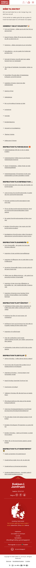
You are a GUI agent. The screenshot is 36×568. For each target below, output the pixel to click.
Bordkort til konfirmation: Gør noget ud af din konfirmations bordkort (18, 227)
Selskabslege (8, 97)
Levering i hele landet (18, 521)
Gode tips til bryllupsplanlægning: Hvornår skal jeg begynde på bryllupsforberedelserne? (18, 410)
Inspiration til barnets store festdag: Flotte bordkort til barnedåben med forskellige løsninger (17, 295)
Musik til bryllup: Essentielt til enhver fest (16, 381)
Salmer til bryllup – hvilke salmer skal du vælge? (18, 358)
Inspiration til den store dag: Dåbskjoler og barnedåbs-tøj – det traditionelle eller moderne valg (18, 285)
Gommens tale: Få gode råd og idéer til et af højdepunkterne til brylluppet (18, 365)
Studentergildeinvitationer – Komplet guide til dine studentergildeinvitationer (18, 473)
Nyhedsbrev (18, 538)
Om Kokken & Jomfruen (18, 534)
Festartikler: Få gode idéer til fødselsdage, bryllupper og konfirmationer (17, 76)
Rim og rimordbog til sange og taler (15, 103)
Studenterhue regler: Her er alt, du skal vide (17, 460)
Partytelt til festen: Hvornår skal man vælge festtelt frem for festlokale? (17, 60)
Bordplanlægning (10, 122)
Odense (26, 525)
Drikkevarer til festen (11, 140)
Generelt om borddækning (12, 128)
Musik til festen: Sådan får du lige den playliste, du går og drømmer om (18, 38)
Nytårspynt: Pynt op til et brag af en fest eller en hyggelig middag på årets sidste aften (19, 324)
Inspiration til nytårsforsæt (12, 331)
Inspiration (18, 531)
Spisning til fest (9, 91)
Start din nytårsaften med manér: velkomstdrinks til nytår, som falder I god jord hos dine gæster (19, 339)
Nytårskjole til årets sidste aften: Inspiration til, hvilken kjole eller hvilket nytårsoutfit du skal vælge (18, 307)
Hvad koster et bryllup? (11, 387)
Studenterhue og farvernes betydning (16, 466)
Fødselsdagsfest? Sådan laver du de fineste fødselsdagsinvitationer (17, 159)
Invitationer (8, 109)
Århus (19, 525)
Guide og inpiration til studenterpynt (15, 454)
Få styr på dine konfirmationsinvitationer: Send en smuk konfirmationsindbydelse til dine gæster (18, 210)
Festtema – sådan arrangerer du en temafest (18, 45)
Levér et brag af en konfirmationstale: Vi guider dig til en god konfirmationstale (18, 193)
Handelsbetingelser (18, 561)
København (14, 525)
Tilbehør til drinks (9, 134)
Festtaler (7, 116)
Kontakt (18, 536)
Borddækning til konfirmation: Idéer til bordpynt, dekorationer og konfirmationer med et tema (18, 235)
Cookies (27, 561)
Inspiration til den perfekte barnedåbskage (17, 253)
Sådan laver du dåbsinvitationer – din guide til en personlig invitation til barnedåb (19, 276)
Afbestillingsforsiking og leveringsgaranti (18, 540)
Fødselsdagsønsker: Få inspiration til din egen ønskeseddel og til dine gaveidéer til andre (18, 174)
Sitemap (8, 561)
